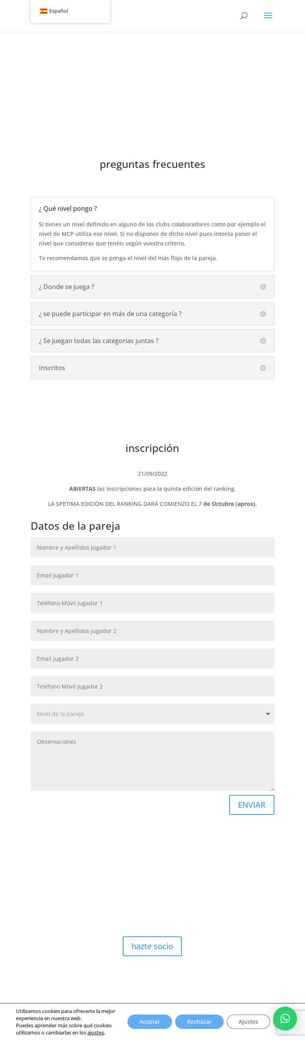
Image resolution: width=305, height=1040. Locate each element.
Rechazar (199, 1021)
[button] (285, 1018)
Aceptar (149, 1021)
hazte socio (152, 946)
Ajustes (248, 1021)
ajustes (95, 1032)
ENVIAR (252, 804)
